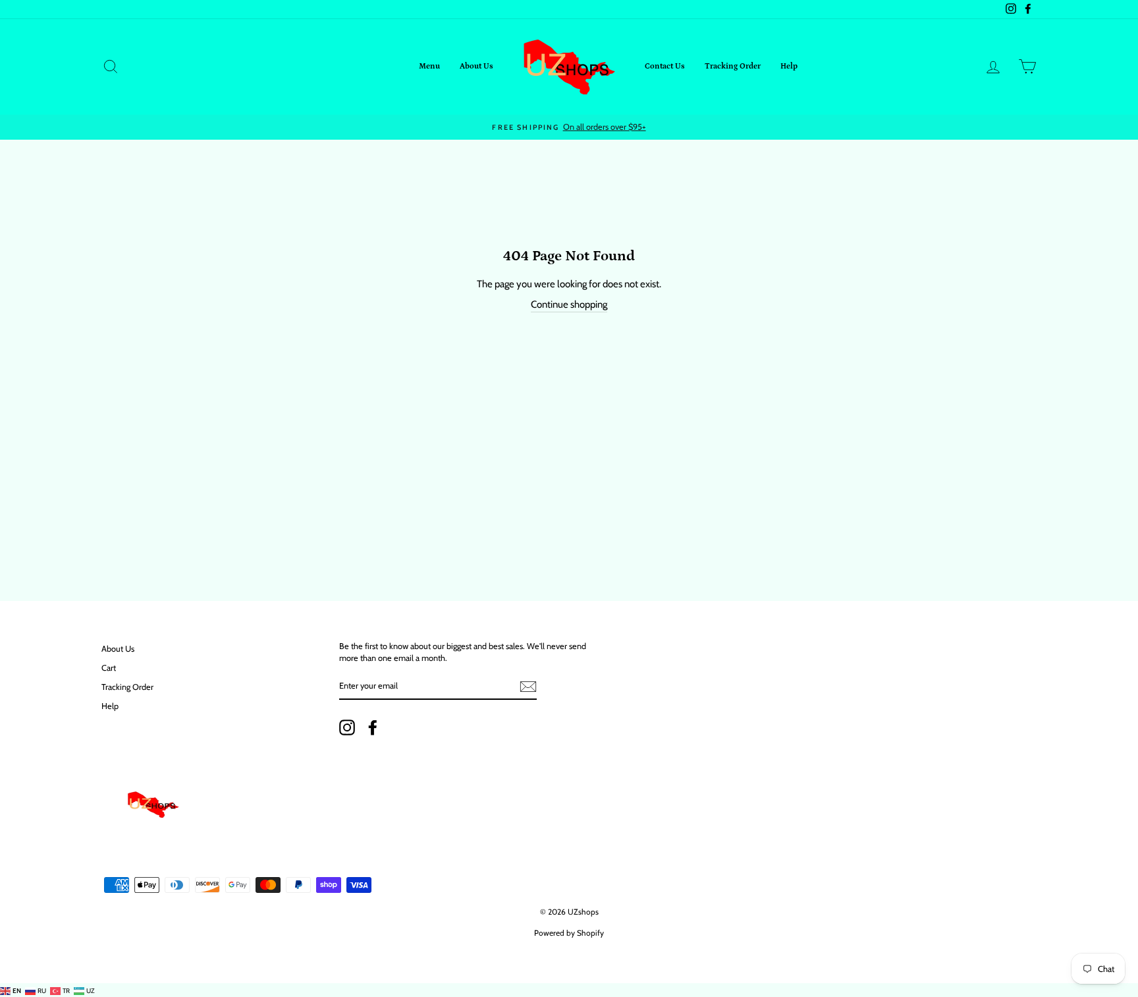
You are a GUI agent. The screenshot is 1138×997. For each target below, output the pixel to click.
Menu (429, 66)
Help (789, 66)
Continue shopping (569, 304)
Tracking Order (733, 66)
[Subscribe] (528, 687)
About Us (476, 66)
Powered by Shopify (569, 933)
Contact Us (665, 66)
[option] (569, 127)
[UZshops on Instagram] (347, 727)
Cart (108, 668)
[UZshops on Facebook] (373, 727)
